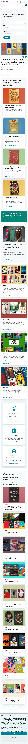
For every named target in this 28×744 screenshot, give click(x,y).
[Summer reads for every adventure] (14, 521)
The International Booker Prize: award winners (13, 605)
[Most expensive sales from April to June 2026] (14, 234)
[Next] (26, 57)
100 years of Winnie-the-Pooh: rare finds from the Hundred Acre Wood (12, 62)
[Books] (14, 274)
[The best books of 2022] (14, 570)
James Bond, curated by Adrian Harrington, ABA (13, 137)
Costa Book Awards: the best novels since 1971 (12, 701)
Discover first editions (12, 213)
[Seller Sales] (14, 342)
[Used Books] (14, 308)
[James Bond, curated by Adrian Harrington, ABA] (14, 126)
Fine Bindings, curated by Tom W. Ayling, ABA (13, 167)
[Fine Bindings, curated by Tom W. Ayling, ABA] (14, 157)
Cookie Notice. (7, 730)
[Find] (26, 5)
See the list (3, 76)
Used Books (6, 319)
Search (6, 37)
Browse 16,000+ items (10, 206)
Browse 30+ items (9, 176)
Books (4, 285)
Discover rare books (7, 397)
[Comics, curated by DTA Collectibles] (14, 188)
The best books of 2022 (11, 582)
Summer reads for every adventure (11, 533)
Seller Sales (6, 353)
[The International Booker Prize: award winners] (14, 593)
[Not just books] (14, 430)
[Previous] (23, 57)
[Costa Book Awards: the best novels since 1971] (14, 689)
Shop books (6, 295)
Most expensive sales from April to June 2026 (12, 247)
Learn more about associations (13, 421)
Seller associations (14, 413)
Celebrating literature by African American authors (12, 653)
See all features (14, 706)
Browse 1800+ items (9, 145)
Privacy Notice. (24, 731)
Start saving (6, 363)
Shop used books (7, 329)
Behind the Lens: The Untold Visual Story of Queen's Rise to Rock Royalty (13, 507)
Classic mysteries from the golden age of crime (12, 557)
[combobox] (16, 5)
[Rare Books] (14, 376)
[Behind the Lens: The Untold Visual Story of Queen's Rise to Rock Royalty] (14, 495)
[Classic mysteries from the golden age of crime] (14, 545)
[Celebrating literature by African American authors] (14, 641)
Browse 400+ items (9, 115)
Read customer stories (13, 463)
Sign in (22, 1)
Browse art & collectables (13, 441)
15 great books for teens (11, 629)
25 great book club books (12, 677)
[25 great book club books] (14, 665)
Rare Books (6, 387)
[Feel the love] (14, 451)
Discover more (4, 75)
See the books (4, 77)
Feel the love (14, 456)
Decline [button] (14, 737)
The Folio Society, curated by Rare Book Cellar (13, 106)
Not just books (14, 435)
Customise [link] (14, 741)
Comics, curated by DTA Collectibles (11, 198)
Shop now (5, 220)
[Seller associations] (14, 408)
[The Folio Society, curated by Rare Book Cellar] (14, 96)
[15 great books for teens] (14, 618)
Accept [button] (14, 733)
